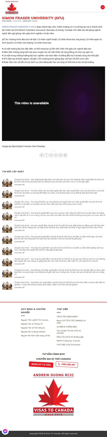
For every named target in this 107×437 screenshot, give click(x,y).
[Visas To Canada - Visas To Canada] (19, 7)
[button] (103, 7)
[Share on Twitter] (51, 155)
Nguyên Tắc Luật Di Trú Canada (34, 320)
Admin (34, 21)
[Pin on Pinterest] (60, 155)
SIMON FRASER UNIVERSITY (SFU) (19, 26)
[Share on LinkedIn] (65, 155)
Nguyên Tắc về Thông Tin (32, 324)
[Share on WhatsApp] (42, 155)
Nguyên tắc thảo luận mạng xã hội (35, 335)
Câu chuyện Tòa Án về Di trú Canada (69, 331)
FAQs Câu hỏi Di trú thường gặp (70, 337)
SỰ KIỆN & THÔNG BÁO (67, 327)
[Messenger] (5, 431)
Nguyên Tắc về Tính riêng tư (33, 328)
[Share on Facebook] (46, 155)
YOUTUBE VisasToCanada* (69, 344)
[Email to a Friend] (56, 155)
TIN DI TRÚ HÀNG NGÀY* (67, 316)
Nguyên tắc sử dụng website (33, 331)
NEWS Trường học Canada (68, 341)
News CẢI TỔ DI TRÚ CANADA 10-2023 (71, 321)
